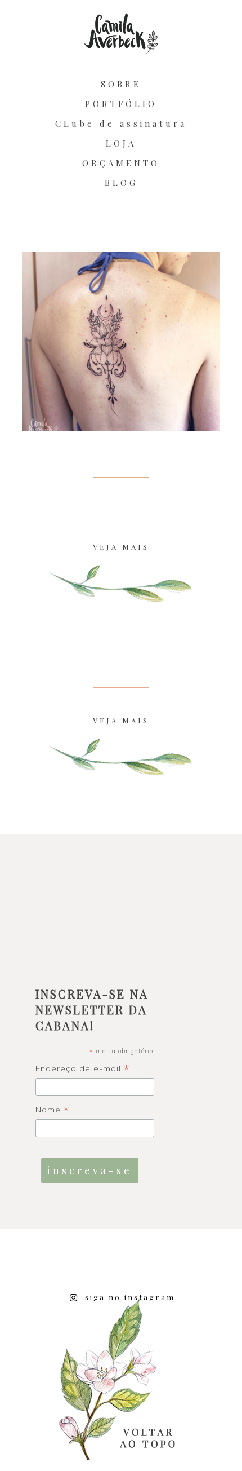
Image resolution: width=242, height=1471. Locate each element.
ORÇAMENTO (121, 163)
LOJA (121, 143)
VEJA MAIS (121, 546)
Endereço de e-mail (82, 1069)
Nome (52, 1110)
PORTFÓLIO (121, 103)
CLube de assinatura (121, 123)
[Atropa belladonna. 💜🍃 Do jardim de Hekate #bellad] (218, 1263)
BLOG (121, 182)
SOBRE (121, 84)
